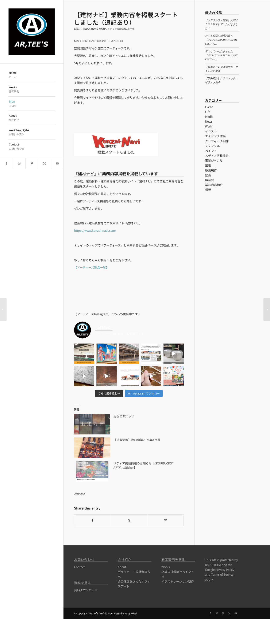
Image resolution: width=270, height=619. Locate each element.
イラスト (211, 131)
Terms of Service (222, 574)
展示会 (130, 28)
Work (102, 28)
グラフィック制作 (217, 141)
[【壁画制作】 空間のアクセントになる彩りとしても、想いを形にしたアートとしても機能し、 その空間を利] (151, 376)
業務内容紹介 (214, 185)
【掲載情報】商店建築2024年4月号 (136, 440)
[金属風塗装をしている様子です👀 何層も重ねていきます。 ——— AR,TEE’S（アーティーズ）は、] (106, 376)
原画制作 (211, 170)
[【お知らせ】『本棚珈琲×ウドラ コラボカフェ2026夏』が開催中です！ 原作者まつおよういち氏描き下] (106, 354)
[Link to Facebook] (6, 163)
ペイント (211, 151)
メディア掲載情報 (117, 28)
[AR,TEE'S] (31, 31)
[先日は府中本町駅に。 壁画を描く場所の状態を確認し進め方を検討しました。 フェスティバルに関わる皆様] (129, 354)
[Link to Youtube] (57, 163)
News (94, 28)
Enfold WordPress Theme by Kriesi (118, 613)
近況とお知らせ (123, 416)
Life (207, 112)
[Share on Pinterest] (165, 520)
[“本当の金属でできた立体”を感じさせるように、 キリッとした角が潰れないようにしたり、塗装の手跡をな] (173, 354)
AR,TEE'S (93, 613)
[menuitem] (31, 75)
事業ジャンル (214, 160)
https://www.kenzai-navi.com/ (95, 230)
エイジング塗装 (215, 136)
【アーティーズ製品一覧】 (91, 267)
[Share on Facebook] (92, 520)
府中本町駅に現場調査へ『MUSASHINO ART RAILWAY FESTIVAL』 (221, 39)
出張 (208, 165)
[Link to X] (44, 163)
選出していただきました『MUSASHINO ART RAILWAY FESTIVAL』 (221, 55)
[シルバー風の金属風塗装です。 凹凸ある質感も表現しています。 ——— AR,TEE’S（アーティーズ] (84, 376)
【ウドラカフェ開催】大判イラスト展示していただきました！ (221, 24)
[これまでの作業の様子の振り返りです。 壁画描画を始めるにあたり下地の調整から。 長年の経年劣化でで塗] (84, 354)
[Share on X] (129, 520)
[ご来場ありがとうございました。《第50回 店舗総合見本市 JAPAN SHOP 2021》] (3, 309)
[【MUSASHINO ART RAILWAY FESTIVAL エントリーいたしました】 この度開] (173, 376)
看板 (208, 190)
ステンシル (212, 146)
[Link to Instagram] (19, 163)
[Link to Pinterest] (31, 163)
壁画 (208, 175)
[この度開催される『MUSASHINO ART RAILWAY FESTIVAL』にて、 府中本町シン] (151, 354)
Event (77, 28)
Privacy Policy (224, 569)
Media (86, 28)
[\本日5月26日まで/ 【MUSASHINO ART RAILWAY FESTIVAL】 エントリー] (129, 376)
